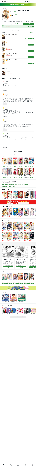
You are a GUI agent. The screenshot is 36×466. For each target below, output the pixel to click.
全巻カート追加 (31, 26)
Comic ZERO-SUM (18, 12)
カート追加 (29, 23)
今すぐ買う (17, 23)
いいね (5, 90)
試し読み (25, 38)
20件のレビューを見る (17, 151)
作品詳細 (26, 177)
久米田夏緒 (14, 11)
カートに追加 (31, 38)
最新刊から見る (32, 32)
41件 (16, 14)
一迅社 (14, 12)
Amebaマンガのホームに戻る (18, 316)
